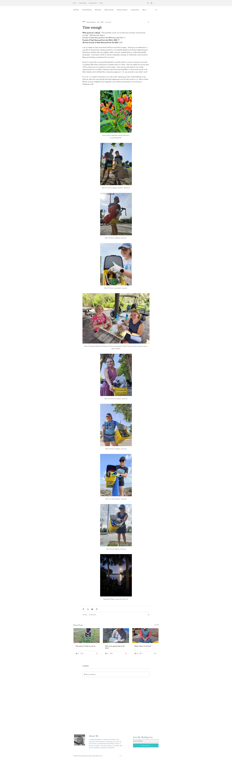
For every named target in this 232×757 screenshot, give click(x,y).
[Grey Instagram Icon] (151, 3)
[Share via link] (97, 609)
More (144, 10)
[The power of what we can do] (86, 635)
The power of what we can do (85, 646)
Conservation (135, 10)
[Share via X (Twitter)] (88, 609)
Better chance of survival (142, 646)
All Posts (76, 10)
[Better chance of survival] (145, 635)
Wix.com (100, 755)
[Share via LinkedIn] (92, 609)
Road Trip (98, 10)
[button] (156, 9)
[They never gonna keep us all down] (116, 635)
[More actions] (148, 22)
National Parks (109, 10)
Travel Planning (86, 10)
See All (157, 625)
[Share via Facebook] (83, 609)
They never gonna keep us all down (115, 647)
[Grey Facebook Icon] (148, 3)
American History (122, 10)
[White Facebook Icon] (134, 756)
